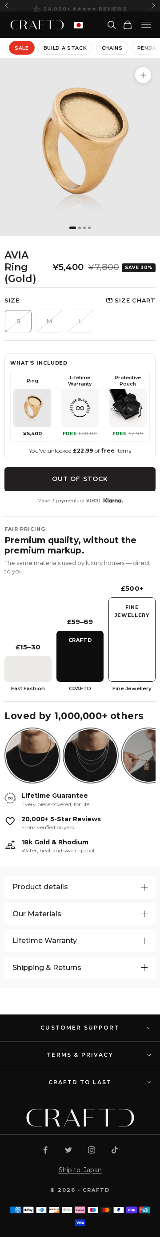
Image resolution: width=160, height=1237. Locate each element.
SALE (22, 48)
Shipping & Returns (46, 967)
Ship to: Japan (80, 1170)
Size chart (135, 300)
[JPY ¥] (78, 25)
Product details (40, 887)
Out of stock (80, 479)
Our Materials (36, 914)
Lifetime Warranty (44, 940)
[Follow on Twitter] (68, 1150)
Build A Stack (65, 48)
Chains (112, 48)
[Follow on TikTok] (114, 1150)
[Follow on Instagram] (91, 1150)
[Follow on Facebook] (45, 1150)
